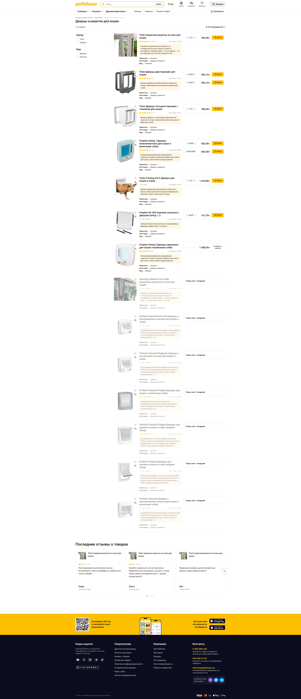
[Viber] (210, 680)
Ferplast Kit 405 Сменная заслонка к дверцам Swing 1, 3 (159, 214)
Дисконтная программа (125, 649)
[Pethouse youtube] (77, 659)
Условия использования (125, 668)
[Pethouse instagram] (90, 659)
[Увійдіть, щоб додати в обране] (135, 35)
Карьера (157, 656)
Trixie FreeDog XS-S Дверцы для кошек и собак (156, 179)
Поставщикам (160, 660)
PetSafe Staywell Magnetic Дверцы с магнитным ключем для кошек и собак (159, 356)
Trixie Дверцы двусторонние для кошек (157, 73)
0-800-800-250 (200, 649)
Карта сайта (120, 671)
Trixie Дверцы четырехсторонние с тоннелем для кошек (158, 107)
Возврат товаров (122, 656)
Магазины (158, 653)
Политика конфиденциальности (129, 664)
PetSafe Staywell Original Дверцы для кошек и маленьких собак (159, 392)
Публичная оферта (123, 660)
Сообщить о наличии (218, 247)
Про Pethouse (159, 649)
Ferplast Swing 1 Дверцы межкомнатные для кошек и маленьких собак (155, 143)
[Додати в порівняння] (135, 39)
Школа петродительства (125, 675)
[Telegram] (221, 680)
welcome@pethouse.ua (204, 668)
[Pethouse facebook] (84, 659)
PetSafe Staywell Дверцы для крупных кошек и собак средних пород (157, 464)
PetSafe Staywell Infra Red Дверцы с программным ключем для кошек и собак (159, 319)
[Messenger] (216, 680)
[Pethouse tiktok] (102, 659)
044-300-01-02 (200, 658)
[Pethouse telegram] (96, 659)
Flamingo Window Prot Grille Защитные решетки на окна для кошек (157, 282)
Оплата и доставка (123, 653)
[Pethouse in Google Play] (217, 621)
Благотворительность (163, 664)
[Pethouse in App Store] (217, 627)
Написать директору (163, 668)
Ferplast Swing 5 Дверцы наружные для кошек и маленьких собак (158, 246)
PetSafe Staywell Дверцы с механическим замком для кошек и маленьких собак (159, 501)
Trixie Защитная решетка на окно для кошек (159, 36)
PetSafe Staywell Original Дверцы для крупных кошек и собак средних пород (159, 427)
